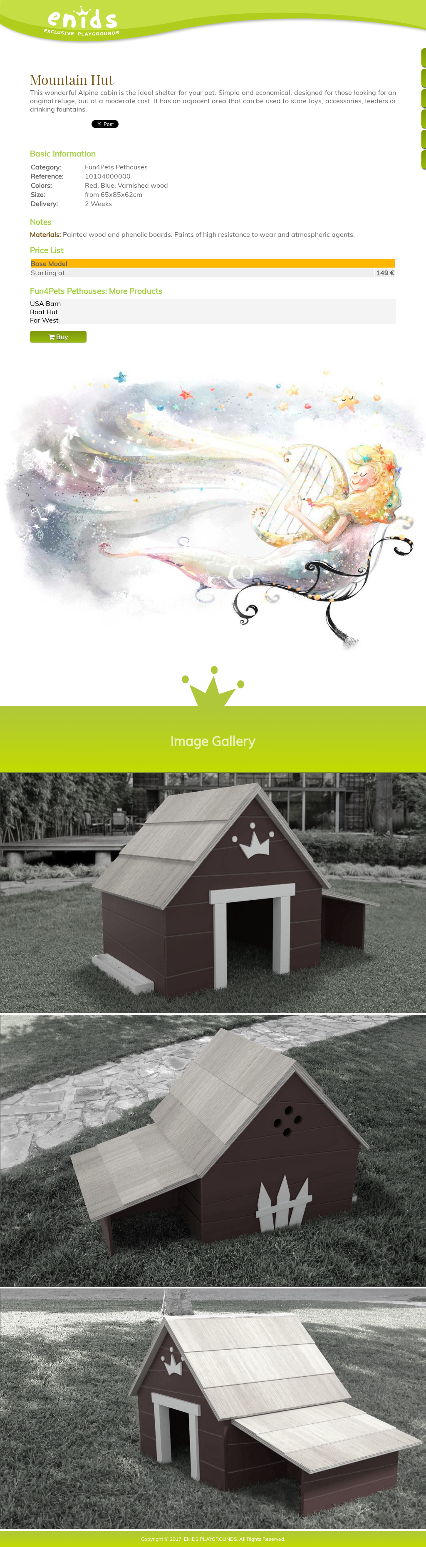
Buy (61, 337)
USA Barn (45, 303)
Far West (44, 320)
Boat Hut (44, 312)
